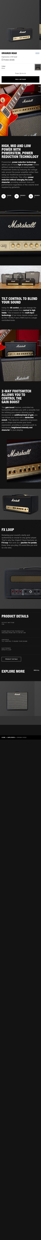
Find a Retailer (20, 79)
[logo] (8, 8)
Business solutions (34, 4)
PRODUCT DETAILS (11, 659)
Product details (9, 60)
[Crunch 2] (31, 196)
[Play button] (20, 277)
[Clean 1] (3, 196)
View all (36, 670)
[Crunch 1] (16, 196)
